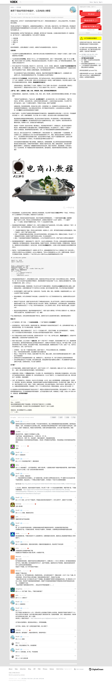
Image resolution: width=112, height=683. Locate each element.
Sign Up (96, 2)
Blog (29, 669)
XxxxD (19, 14)
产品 (73, 417)
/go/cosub (98, 63)
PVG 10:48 (29, 678)
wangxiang (19, 589)
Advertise (23, 669)
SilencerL (18, 556)
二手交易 (18, 7)
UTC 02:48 (24, 678)
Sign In (100, 2)
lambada (18, 630)
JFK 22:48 (41, 678)
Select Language (79, 669)
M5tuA (17, 643)
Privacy (45, 669)
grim (17, 516)
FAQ (39, 669)
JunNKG (18, 431)
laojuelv (88, 33)
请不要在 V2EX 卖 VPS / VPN (89, 54)
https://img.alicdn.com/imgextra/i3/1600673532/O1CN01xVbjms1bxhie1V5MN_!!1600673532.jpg (48, 484)
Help (16, 669)
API (34, 669)
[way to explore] (14, 2)
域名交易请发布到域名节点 (88, 56)
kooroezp (18, 504)
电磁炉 (54, 417)
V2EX (12, 7)
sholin (17, 533)
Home (91, 2)
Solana (52, 669)
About (10, 669)
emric (17, 548)
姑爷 (60, 417)
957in (17, 446)
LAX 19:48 (35, 678)
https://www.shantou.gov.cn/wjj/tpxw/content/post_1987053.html (48, 618)
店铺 (67, 417)
